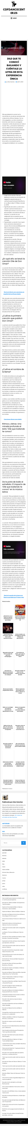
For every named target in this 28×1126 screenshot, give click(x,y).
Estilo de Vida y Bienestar (8, 872)
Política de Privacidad (16, 1122)
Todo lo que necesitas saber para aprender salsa (13, 1066)
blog (3, 864)
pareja (3, 880)
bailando (4, 858)
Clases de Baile (5, 869)
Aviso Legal (16, 1120)
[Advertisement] (14, 29)
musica (10, 788)
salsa (3, 886)
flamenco (4, 875)
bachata (4, 855)
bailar (3, 861)
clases (3, 866)
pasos (3, 883)
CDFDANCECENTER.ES (14, 11)
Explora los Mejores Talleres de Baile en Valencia (13, 911)
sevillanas (4, 889)
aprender (4, 853)
